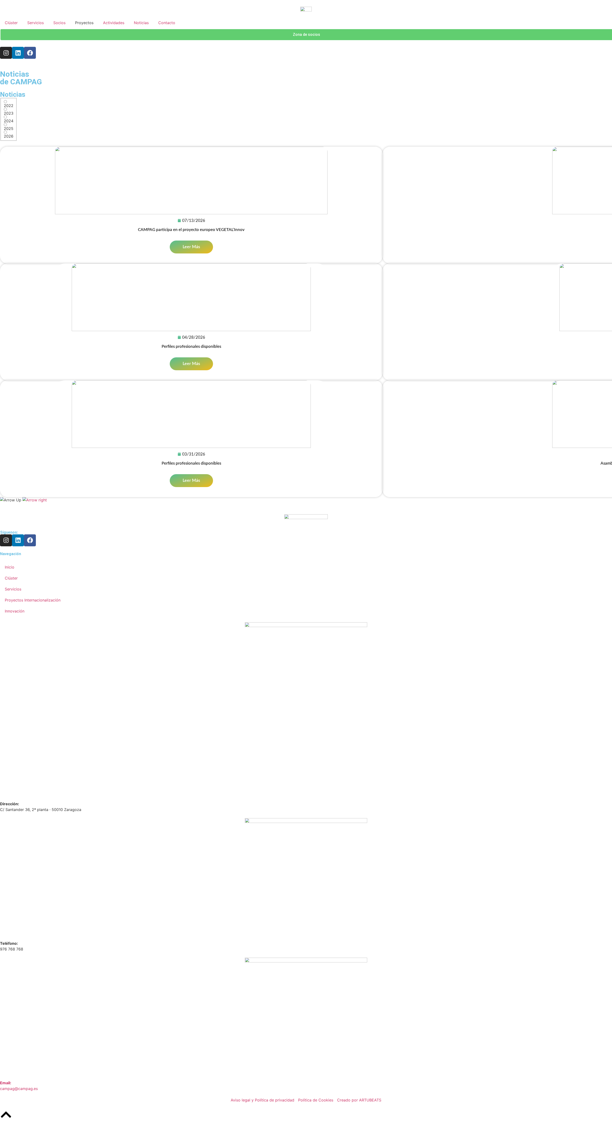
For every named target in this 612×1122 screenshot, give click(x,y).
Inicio (9, 567)
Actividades (113, 22)
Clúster (11, 22)
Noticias (141, 22)
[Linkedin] (18, 53)
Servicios (35, 22)
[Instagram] (6, 53)
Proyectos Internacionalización (32, 600)
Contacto (166, 22)
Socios (59, 22)
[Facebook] (30, 53)
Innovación (14, 611)
